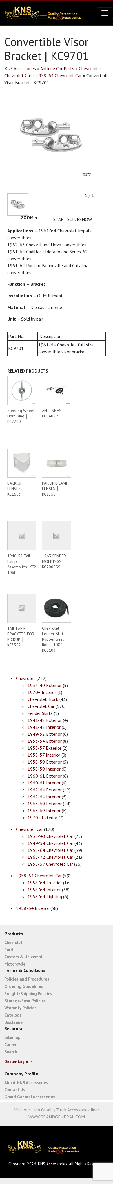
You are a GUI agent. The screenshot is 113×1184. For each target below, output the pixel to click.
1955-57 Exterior (44, 748)
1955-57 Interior (44, 755)
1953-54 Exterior (45, 741)
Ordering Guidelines (23, 986)
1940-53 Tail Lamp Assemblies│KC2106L (21, 564)
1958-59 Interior (44, 769)
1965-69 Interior (44, 811)
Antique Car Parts (57, 68)
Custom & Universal (23, 956)
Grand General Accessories (29, 1097)
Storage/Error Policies (25, 1001)
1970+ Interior (42, 692)
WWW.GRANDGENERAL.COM (56, 1117)
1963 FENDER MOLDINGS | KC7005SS (54, 561)
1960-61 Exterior (45, 776)
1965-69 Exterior (45, 804)
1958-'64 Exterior (45, 882)
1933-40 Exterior (45, 685)
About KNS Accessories (26, 1082)
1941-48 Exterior (45, 720)
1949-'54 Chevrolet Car (50, 843)
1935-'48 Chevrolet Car (50, 836)
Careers (11, 1044)
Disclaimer (14, 1022)
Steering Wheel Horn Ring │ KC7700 (20, 416)
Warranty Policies (20, 1008)
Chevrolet (88, 68)
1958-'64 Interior (44, 889)
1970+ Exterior (42, 817)
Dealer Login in (18, 1061)
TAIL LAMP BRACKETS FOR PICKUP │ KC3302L (20, 637)
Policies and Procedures (26, 979)
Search (10, 1052)
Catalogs (12, 1015)
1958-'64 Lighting (45, 896)
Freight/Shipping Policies (28, 993)
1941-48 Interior (44, 727)
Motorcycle (14, 964)
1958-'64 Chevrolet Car (59, 75)
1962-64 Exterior (45, 790)
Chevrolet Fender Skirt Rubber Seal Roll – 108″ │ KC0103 (53, 639)
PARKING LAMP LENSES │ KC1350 (55, 488)
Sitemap (12, 1037)
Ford (8, 949)
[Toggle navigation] (105, 13)
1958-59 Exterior (45, 762)
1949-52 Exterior (45, 734)
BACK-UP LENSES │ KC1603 (15, 488)
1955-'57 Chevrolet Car (50, 864)
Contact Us (14, 1089)
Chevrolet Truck (43, 699)
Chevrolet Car (17, 75)
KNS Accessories (20, 68)
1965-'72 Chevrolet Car (50, 857)
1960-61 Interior (44, 783)
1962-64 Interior (44, 797)
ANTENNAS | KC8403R (52, 413)
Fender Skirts (40, 713)
